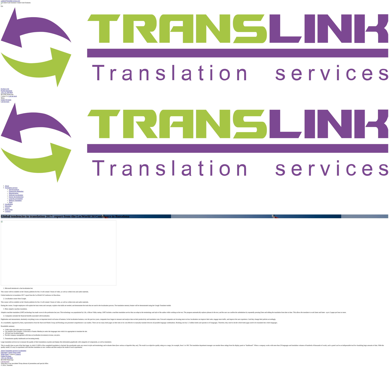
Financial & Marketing (16, 191)
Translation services (11, 188)
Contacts (7, 211)
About (7, 186)
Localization (9, 204)
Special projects (14, 189)
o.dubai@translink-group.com (10, 1)
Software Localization (16, 195)
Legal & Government (16, 199)
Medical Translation (15, 200)
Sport (10, 202)
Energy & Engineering (16, 197)
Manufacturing (13, 193)
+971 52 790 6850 (7, 92)
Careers (7, 208)
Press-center (9, 209)
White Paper (5, 354)
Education (8, 206)
